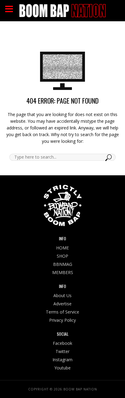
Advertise (62, 304)
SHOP (62, 256)
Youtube (62, 368)
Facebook (62, 343)
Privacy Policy (62, 320)
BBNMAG (62, 264)
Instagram (62, 359)
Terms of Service (62, 312)
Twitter (62, 351)
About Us (62, 295)
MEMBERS (62, 272)
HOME (62, 248)
